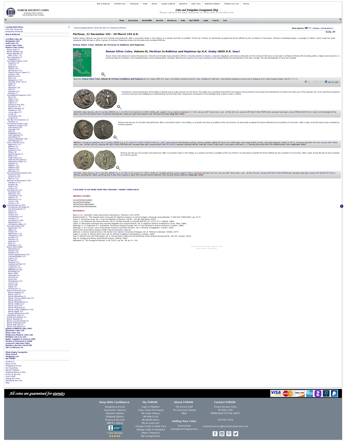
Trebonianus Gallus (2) (17, 162)
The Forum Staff (184, 407)
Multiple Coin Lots (231, 4)
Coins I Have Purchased (150, 410)
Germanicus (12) (15, 71)
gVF (157, 112)
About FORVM (183, 402)
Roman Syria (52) (15, 306)
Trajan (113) (13, 99)
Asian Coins (196, 4)
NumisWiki (147, 20)
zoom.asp (9, 385)
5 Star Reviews (115, 433)
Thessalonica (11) (15, 281)
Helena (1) (12, 213)
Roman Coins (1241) (15, 48)
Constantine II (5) (15, 217)
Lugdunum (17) (14, 268)
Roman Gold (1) (13, 50)
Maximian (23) (14, 194)
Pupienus (190, 51)
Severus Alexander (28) (17, 139)
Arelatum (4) (13, 253)
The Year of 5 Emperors (108, 28)
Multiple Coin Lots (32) (16, 337)
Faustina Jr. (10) (14, 110)
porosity (260, 142)
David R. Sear (194, 79)
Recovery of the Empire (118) (19, 181)
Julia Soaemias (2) (15, 135)
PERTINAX (124, 144)
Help (183, 20)
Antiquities (134, 4)
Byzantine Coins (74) (15, 331)
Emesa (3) (12, 260)
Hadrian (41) (13, 101)
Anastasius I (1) (14, 245)
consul (81, 114)
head (281, 112)
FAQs (7, 383)
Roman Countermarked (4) (18, 321)
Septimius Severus (203, 56)
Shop (121, 20)
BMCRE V (113, 112)
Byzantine (183, 4)
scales (209, 144)
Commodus (294, 122)
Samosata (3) (13, 275)
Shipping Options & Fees (15, 372)
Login (205, 20)
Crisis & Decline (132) (15, 143)
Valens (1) (12, 230)
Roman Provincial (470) (16, 291)
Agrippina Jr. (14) (15, 80)
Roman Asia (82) (15, 300)
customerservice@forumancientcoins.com (225, 426)
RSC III (127, 112)
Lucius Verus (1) (14, 112)
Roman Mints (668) (14, 247)
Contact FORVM (224, 402)
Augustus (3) (13, 63)
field (266, 144)
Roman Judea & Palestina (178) (20, 310)
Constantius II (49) (16, 220)
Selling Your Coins (13, 379)
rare (176, 114)
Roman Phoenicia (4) (16, 308)
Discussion (133, 20)
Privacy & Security (13, 374)
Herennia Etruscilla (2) (17, 160)
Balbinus (124, 45)
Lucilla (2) (12, 114)
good (225, 94)
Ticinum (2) (13, 283)
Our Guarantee (12, 368)
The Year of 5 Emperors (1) (18, 120)
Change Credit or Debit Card (150, 426)
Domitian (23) (14, 91)
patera (125, 175)
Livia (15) (12, 65)
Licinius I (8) (13, 201)
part (298, 92)
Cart (225, 20)
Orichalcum (87, 142)
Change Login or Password (150, 429)
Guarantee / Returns (115, 410)
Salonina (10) (13, 169)
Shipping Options (115, 416)
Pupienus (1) (13, 148)
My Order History (151, 413)
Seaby (212, 51)
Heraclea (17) (13, 262)
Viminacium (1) (14, 289)
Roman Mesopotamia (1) (18, 302)
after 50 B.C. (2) (14, 55)
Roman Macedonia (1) (17, 296)
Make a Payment (151, 433)
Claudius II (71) (14, 182)
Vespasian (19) (14, 88)
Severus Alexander (241, 56)
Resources (172, 20)
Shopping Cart (12, 356)
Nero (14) (12, 78)
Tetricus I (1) (13, 179)
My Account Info (150, 423)
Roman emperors (187, 58)
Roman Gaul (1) (14, 294)
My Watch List (150, 416)
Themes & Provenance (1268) (19, 341)
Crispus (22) (13, 215)
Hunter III (138, 112)
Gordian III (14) (14, 150)
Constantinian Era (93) (16, 205)
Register (155, 407)
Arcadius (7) (13, 237)
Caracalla (216, 56)
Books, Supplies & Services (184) (20, 339)
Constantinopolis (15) (17, 256)
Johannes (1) (13, 241)
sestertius (96, 142)
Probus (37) (13, 186)
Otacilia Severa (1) (15, 154)
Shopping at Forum (13, 366)
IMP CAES (251, 112)
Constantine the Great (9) (18, 207)
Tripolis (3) (12, 287)
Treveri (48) (13, 285)
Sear (235, 51)
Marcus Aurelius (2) (16, 108)
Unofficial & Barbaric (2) (16, 317)
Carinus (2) (12, 188)
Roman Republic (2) (15, 53)
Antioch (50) (13, 251)
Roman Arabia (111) (16, 304)
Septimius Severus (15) (17, 126)
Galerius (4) (13, 198)
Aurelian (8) (13, 184)
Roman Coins (92, 28)
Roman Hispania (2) (16, 292)
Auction (159, 20)
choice (168, 142)
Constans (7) (13, 218)
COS (331, 173)
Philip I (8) (12, 152)
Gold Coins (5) (12, 43)
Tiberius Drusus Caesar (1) (19, 72)
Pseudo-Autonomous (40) (18, 313)
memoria (125, 94)
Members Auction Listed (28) (19, 345)
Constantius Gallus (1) (17, 224)
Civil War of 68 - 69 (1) (17, 82)
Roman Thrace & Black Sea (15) (21, 298)
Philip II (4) (12, 156)
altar (115, 175)
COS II (309, 112)
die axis (201, 112)
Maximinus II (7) (14, 200)
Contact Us (10, 362)
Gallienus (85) (14, 167)
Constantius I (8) (15, 196)
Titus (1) (11, 90)
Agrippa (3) (13, 67)
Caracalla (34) (14, 129)
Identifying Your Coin (14, 381)
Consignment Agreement (184, 429)
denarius (90, 112)
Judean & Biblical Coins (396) (19, 329)
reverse (259, 56)
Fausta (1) (12, 211)
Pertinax (122, 28)
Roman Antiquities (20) (16, 323)
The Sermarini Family (184, 410)
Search (215, 20)
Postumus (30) (14, 175)
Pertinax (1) (13, 122)
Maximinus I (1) (14, 145)
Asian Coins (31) (13, 333)
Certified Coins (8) (14, 39)
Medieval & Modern (212, 4)
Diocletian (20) (14, 192)
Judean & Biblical (168, 4)
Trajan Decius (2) (15, 158)
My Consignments (150, 436)
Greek (145, 4)
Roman (154, 4)
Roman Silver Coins (83, 45)
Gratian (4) (12, 232)
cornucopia (228, 144)
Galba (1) (12, 84)
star (150, 114)
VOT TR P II (325, 173)
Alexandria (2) (14, 249)
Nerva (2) (12, 97)
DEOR (304, 112)
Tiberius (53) (13, 69)
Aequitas (180, 144)
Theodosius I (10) (15, 236)
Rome (184, 56)
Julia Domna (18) (15, 127)
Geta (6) (11, 131)
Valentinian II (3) (15, 234)
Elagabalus (225, 56)
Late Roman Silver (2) (15, 315)
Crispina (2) (13, 118)
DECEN (322, 173)
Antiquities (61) (13, 41)
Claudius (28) (13, 74)
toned (176, 173)
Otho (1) (11, 86)
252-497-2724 (225, 420)
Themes (246, 4)
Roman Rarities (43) (15, 52)
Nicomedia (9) (14, 272)
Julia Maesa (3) (14, 137)
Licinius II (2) (13, 203)
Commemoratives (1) (16, 209)
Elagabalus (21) (14, 133)
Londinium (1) (14, 266)
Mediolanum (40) (15, 270)
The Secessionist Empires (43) (19, 173)
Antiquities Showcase (14, 31)
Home (76, 28)
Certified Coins (120, 4)
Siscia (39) (12, 279)
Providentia (126, 92)
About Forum (11, 364)
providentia (250, 92)
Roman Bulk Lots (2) (15, 325)
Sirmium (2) (13, 277)
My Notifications (150, 420)
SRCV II (147, 112)
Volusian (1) (13, 163)
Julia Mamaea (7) (15, 141)
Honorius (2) (13, 239)
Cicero (319, 92)
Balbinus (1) (13, 146)
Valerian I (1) (13, 165)
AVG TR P (166, 144)
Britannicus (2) (14, 76)
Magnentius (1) (14, 222)
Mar (229, 112)
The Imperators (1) (14, 57)
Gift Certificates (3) (14, 347)
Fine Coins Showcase (14, 28)
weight (163, 112)
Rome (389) (13, 274)
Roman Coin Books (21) (16, 327)
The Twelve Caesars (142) (17, 61)
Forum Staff (10, 376)
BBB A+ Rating (115, 423)
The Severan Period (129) (17, 124)
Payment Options (12, 370)
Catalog (83, 28)
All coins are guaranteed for (36, 393)
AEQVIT (159, 144)
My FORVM (194, 20)
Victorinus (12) (14, 177)
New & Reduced (103, 4)
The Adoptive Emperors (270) (19, 95)
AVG (269, 112)
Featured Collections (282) (18, 343)
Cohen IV (133, 142)
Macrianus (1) (13, 171)
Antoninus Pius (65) (16, 105)
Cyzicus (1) (12, 258)
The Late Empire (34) (15, 226)
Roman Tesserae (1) (15, 319)
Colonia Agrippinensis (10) (19, 255)
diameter (185, 112)
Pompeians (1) (14, 59)
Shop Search (11, 354)
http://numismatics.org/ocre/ (119, 230)
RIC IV (98, 112)
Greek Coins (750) (14, 45)
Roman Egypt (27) (15, 311)
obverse (243, 112)
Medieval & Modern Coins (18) (19, 335)
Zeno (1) (11, 243)
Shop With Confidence (114, 402)
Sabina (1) (12, 103)
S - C (246, 144)
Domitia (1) (12, 93)
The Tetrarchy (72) (14, 190)
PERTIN (264, 112)
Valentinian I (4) (14, 228)
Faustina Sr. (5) (14, 107)
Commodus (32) (14, 116)
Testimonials (184, 425)
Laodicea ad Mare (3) (16, 264)
